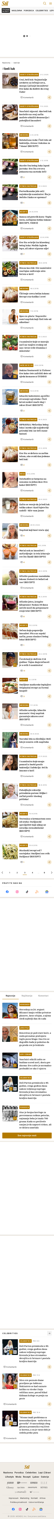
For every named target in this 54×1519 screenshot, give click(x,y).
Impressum (13, 1498)
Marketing (24, 1498)
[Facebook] (7, 891)
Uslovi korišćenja (36, 1502)
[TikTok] (27, 891)
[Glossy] (10, 1487)
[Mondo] (22, 1483)
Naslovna (6, 63)
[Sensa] (44, 1487)
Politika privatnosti (18, 1502)
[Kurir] (10, 1483)
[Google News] (47, 891)
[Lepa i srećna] (20, 1487)
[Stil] (4, 3)
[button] (27, 97)
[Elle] (44, 1483)
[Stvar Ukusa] (34, 1492)
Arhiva (42, 1498)
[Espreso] (33, 1483)
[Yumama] (20, 1492)
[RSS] (37, 891)
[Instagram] (17, 891)
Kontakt (34, 1498)
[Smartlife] (32, 1487)
